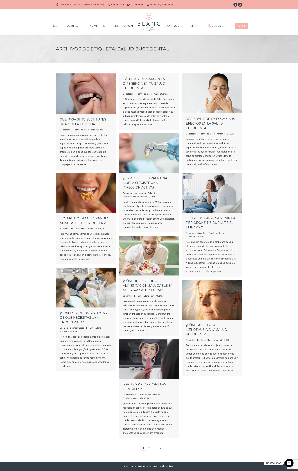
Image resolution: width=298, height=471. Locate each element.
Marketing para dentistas (146, 466)
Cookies (169, 466)
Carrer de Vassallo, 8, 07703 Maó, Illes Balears (82, 4)
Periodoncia (191, 233)
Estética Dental (129, 395)
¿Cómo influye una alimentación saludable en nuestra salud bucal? (148, 285)
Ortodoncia (142, 395)
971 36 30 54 (117, 4)
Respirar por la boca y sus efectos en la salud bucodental (210, 123)
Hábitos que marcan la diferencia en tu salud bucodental (144, 83)
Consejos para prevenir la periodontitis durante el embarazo (210, 222)
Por (81, 130)
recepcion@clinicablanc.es (163, 4)
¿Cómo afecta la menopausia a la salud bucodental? (206, 329)
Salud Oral (152, 193)
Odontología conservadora (135, 193)
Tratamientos (154, 395)
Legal (161, 466)
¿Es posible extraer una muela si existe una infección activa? (145, 182)
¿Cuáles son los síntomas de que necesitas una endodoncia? (83, 317)
